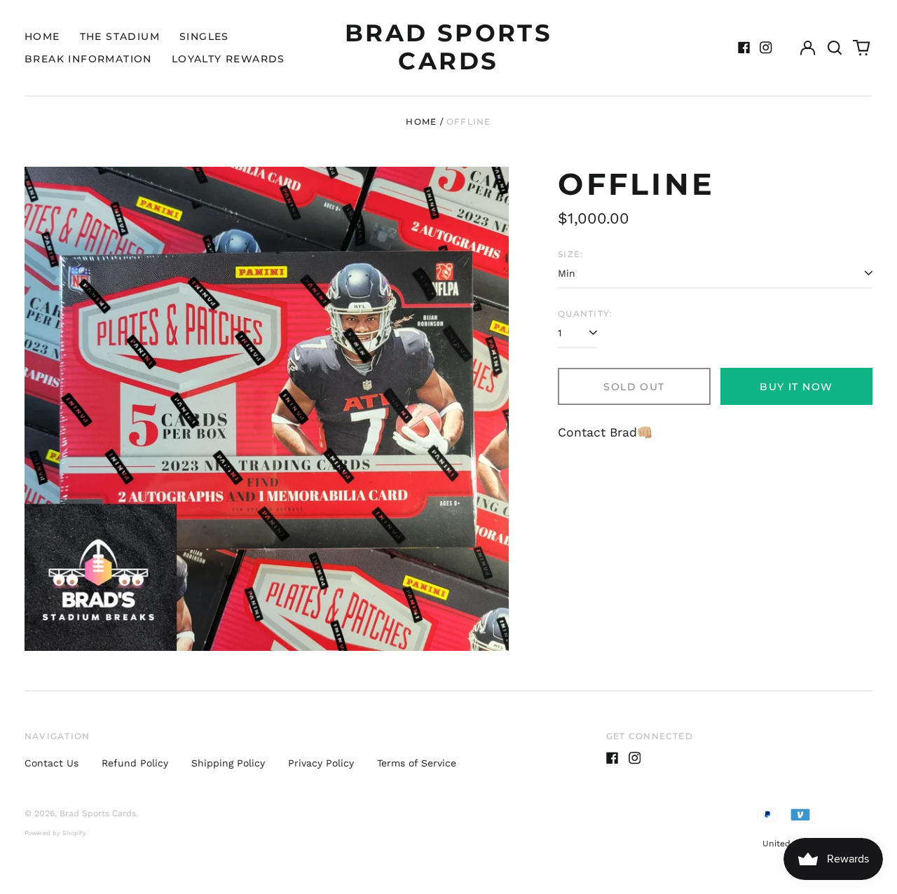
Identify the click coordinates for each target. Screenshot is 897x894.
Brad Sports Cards (449, 47)
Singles (204, 36)
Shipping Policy (228, 763)
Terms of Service (416, 763)
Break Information (88, 59)
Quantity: (585, 313)
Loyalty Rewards (228, 59)
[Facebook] (744, 47)
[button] (834, 47)
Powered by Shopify (55, 833)
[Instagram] (766, 47)
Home (42, 36)
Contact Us (51, 763)
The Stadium (120, 36)
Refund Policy (135, 763)
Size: (570, 254)
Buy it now (796, 386)
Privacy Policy (321, 763)
